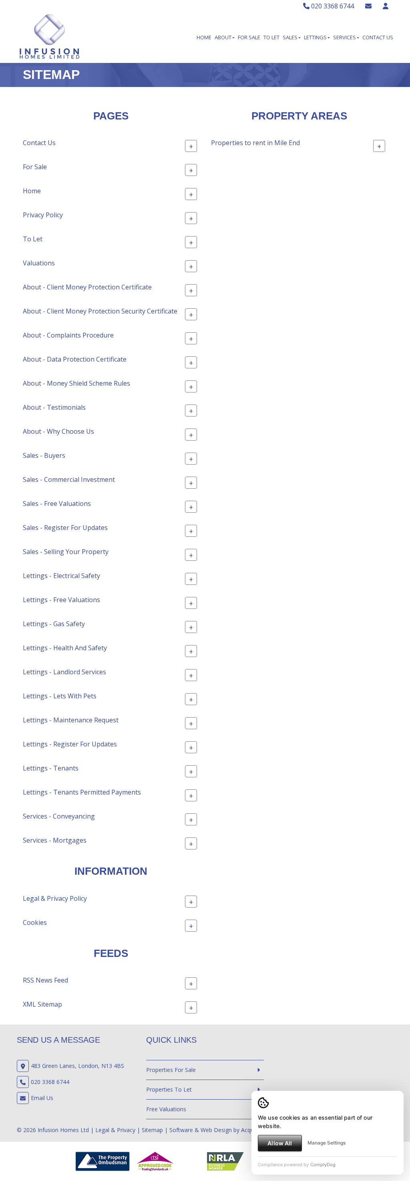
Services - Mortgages (54, 840)
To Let (271, 37)
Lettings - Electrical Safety (61, 575)
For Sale (249, 37)
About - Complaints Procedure (68, 335)
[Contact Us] (385, 6)
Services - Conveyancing (59, 816)
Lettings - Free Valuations (61, 599)
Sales (290, 37)
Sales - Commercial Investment (69, 479)
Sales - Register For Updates (65, 527)
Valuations (39, 263)
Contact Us (377, 37)
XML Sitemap (42, 1004)
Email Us (42, 1098)
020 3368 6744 (332, 6)
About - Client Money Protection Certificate (87, 287)
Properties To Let (169, 1089)
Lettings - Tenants (50, 768)
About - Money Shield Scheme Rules (76, 383)
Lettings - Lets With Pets (59, 696)
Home (204, 37)
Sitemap (152, 1130)
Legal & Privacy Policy (55, 898)
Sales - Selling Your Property (66, 551)
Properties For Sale (171, 1070)
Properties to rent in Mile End (255, 142)
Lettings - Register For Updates (70, 744)
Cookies (35, 922)
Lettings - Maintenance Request (71, 720)
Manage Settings (327, 1143)
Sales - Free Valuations (57, 503)
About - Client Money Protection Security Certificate (100, 311)
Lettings (315, 37)
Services (344, 37)
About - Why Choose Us (58, 431)
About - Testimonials (54, 407)
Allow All (279, 1143)
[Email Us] (368, 6)
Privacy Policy (43, 214)
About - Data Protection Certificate (75, 359)
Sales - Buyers (44, 455)
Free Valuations (166, 1109)
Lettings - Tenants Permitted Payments (82, 792)
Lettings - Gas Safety (54, 623)
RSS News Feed (45, 980)
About (223, 37)
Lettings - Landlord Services (64, 671)
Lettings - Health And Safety (65, 647)
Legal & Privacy (115, 1130)
